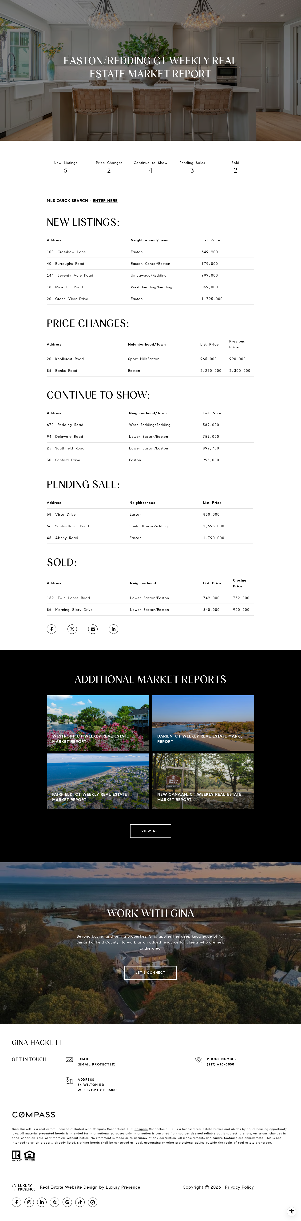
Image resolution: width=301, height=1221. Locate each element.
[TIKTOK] (80, 1202)
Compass (141, 1129)
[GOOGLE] (67, 1202)
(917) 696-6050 (220, 1064)
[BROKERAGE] (92, 1202)
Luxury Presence (123, 1187)
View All (150, 831)
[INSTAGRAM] (29, 1202)
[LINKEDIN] (42, 1202)
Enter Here (105, 200)
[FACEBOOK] (16, 1202)
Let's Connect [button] (150, 973)
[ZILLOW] (54, 1202)
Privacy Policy (239, 1187)
